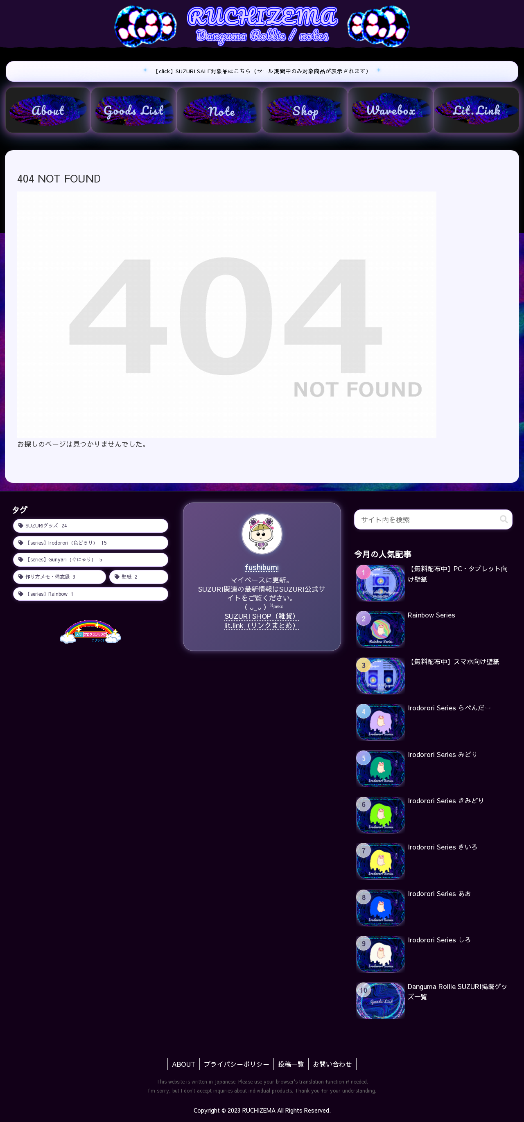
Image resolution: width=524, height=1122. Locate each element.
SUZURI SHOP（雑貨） (262, 616)
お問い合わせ (332, 1063)
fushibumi (262, 566)
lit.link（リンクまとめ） (261, 625)
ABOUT (183, 1063)
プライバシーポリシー (236, 1063)
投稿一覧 (291, 1063)
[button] (504, 519)
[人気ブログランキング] (90, 631)
